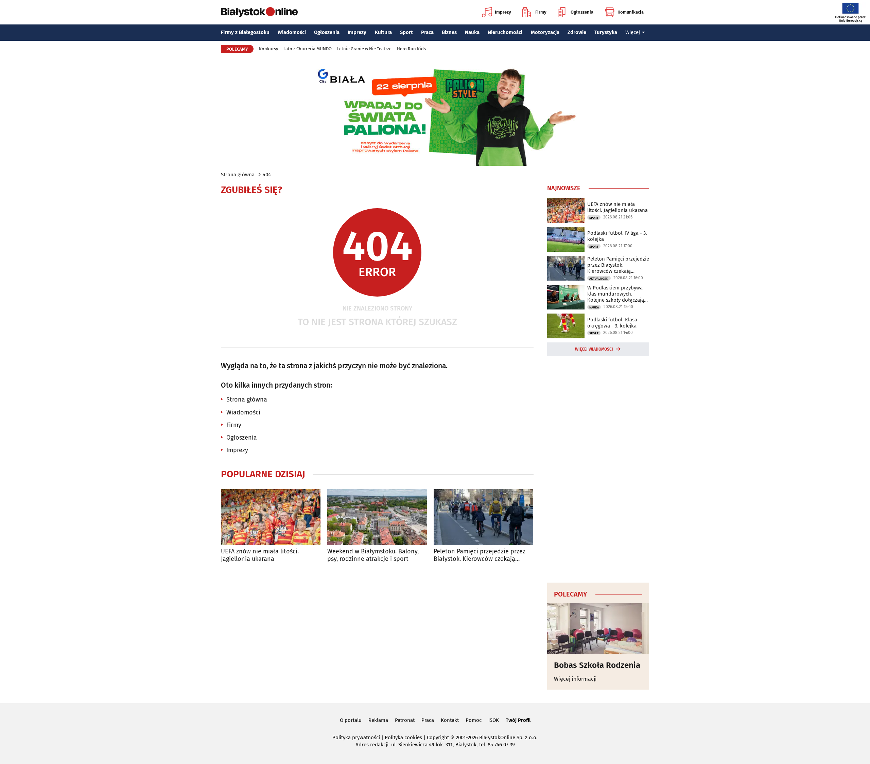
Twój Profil (518, 720)
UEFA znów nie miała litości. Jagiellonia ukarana (260, 555)
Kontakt (450, 720)
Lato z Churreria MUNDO (307, 49)
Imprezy (503, 12)
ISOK (493, 720)
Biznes (449, 32)
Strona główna (238, 175)
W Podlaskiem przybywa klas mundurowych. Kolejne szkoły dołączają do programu (615, 294)
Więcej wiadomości (594, 349)
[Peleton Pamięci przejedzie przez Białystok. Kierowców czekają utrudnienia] (483, 517)
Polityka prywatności (356, 737)
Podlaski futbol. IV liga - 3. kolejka (617, 236)
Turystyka (605, 32)
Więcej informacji (575, 679)
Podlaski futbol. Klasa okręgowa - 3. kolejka (612, 323)
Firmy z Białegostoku (245, 32)
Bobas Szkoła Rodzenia (597, 665)
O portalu (351, 720)
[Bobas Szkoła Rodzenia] (598, 628)
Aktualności (599, 278)
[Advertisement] (598, 468)
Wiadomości (292, 32)
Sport (406, 32)
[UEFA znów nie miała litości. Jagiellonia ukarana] (270, 517)
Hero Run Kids (411, 49)
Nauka (472, 32)
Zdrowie (577, 32)
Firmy (540, 12)
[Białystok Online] (259, 12)
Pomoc (474, 720)
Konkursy (268, 49)
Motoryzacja (545, 32)
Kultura (383, 32)
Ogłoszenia (582, 12)
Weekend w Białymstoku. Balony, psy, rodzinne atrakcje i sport (373, 555)
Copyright (438, 737)
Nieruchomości (505, 32)
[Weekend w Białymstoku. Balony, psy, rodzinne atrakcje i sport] (377, 517)
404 (267, 175)
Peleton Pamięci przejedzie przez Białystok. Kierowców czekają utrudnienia (479, 555)
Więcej (632, 32)
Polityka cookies (403, 737)
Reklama (378, 720)
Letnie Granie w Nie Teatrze (364, 49)
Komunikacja (630, 12)
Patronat (405, 720)
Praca (427, 32)
